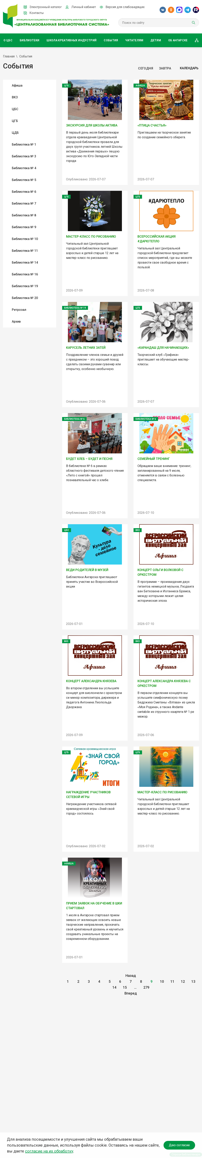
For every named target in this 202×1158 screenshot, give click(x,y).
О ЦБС (8, 40)
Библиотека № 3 (24, 156)
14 (114, 987)
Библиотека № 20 (25, 298)
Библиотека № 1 (24, 144)
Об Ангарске (178, 40)
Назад (130, 975)
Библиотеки (29, 40)
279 (146, 987)
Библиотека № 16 (25, 274)
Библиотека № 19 (25, 286)
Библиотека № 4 (24, 168)
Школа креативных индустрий (71, 40)
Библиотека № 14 (25, 262)
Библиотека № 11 (25, 251)
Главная (9, 56)
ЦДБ (15, 133)
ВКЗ (15, 97)
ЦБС (15, 109)
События (111, 40)
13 (193, 981)
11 (172, 981)
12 (183, 981)
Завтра (165, 68)
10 (162, 981)
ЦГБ (15, 121)
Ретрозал (19, 310)
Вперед (130, 993)
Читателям (134, 40)
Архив (16, 321)
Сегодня (145, 68)
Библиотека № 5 (24, 180)
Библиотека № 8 (24, 215)
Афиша (17, 85)
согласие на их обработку (49, 1151)
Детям (156, 40)
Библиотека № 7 (24, 203)
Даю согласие (179, 1145)
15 (125, 987)
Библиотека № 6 (24, 192)
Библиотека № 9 (24, 227)
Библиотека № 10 (25, 239)
